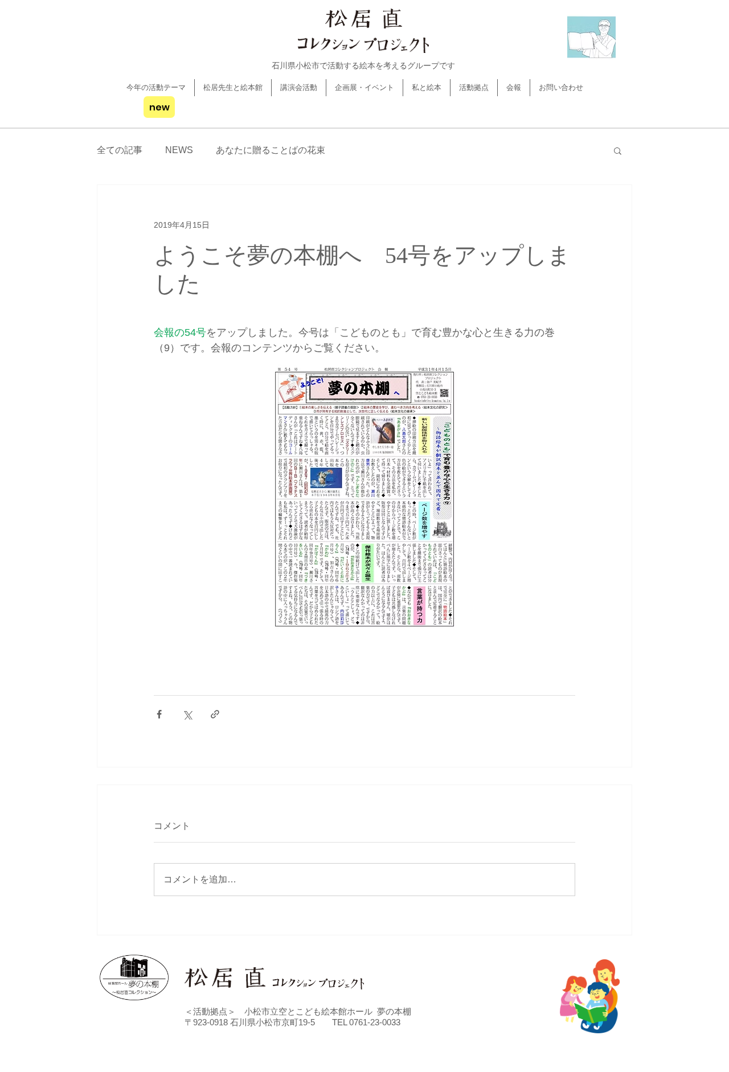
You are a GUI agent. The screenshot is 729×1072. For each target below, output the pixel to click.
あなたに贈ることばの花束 (270, 150)
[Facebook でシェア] (159, 714)
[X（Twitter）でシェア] (187, 714)
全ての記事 (119, 150)
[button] (617, 150)
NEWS (179, 150)
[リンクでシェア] (215, 714)
